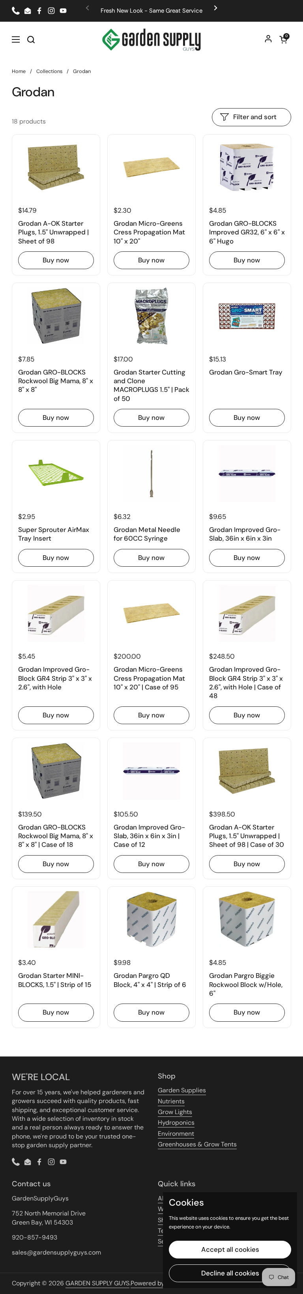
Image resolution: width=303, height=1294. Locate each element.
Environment (176, 1133)
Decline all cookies (230, 1273)
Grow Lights (175, 1112)
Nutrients (171, 1101)
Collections (49, 71)
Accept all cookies (230, 1249)
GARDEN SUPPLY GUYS (97, 1283)
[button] (283, 39)
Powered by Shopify (159, 1283)
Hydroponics (176, 1122)
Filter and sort (255, 116)
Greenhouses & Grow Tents (197, 1144)
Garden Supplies (182, 1090)
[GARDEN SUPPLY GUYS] (151, 39)
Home (19, 71)
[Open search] (31, 39)
